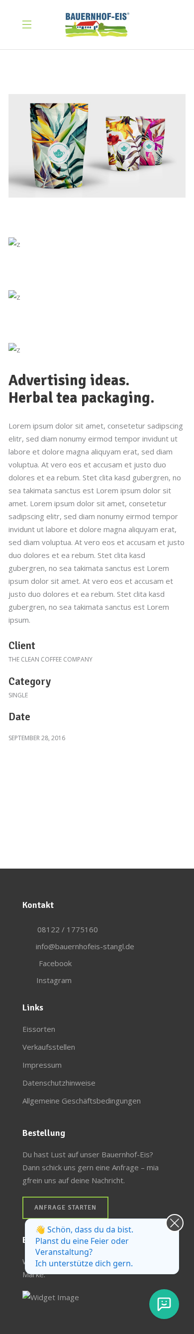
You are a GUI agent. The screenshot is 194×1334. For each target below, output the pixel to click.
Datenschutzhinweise (59, 1083)
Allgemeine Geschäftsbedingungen (81, 1101)
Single (18, 695)
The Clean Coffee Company (50, 659)
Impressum (42, 1065)
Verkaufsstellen (48, 1047)
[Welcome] (164, 1304)
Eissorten (38, 1029)
